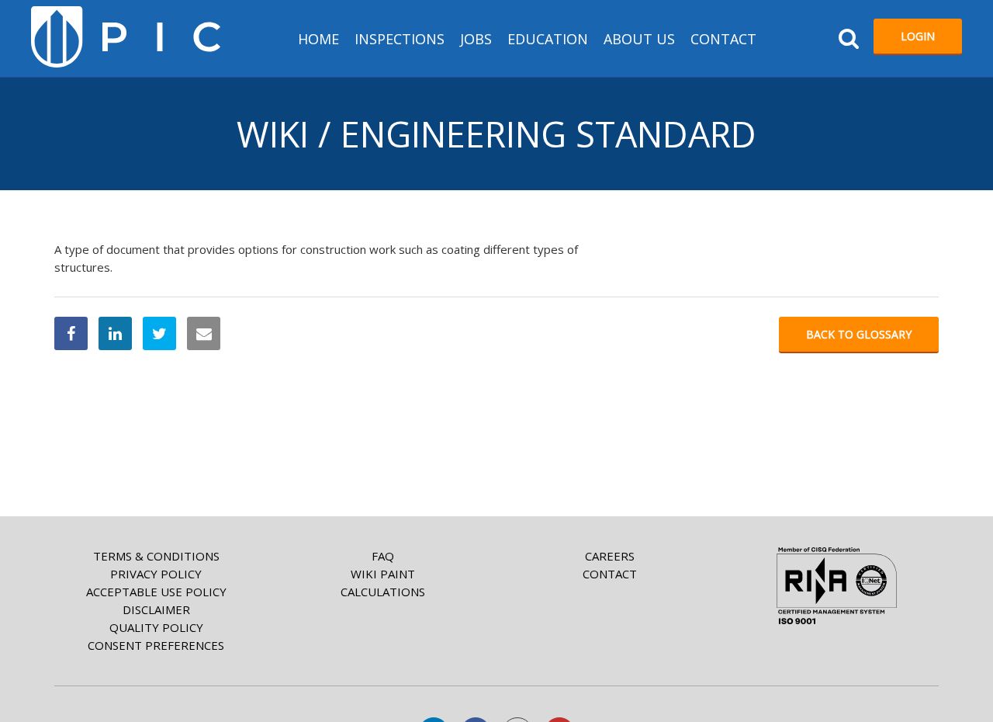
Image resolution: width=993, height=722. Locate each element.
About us (639, 39)
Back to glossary (859, 334)
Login (918, 36)
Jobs (476, 39)
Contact (723, 39)
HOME (318, 39)
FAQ (383, 556)
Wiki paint (383, 573)
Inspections (400, 39)
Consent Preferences (156, 645)
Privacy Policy (156, 573)
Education (547, 39)
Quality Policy (156, 627)
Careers (610, 556)
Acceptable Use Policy (156, 591)
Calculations (383, 591)
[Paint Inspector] (125, 37)
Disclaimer (156, 609)
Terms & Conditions (156, 556)
